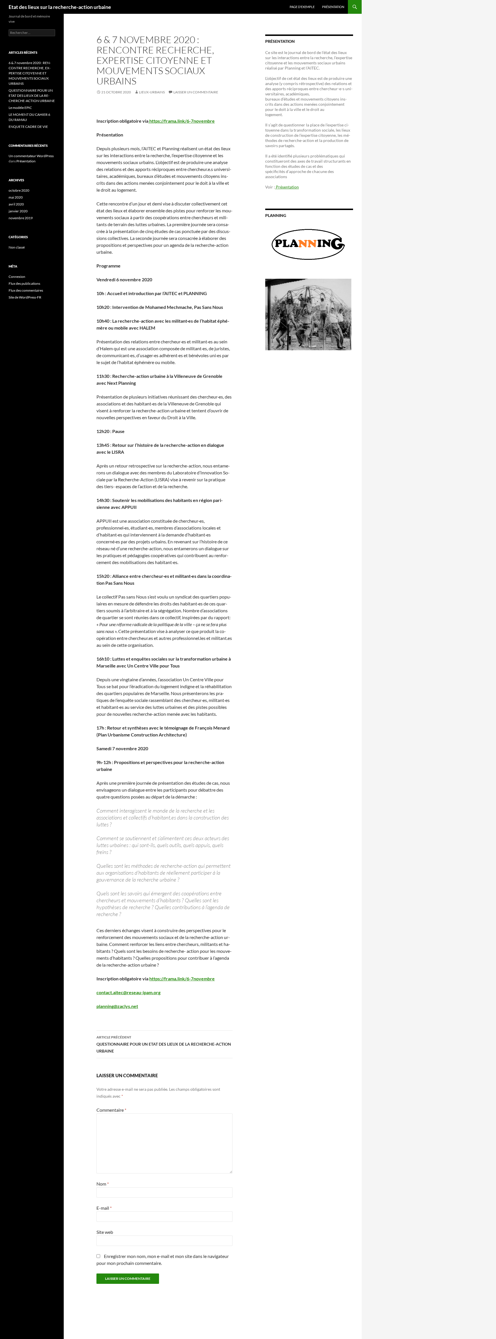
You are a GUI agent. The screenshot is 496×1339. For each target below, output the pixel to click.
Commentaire (111, 1110)
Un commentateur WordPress (31, 156)
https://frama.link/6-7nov (175, 978)
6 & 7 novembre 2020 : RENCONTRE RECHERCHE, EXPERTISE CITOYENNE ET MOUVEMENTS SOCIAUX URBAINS (30, 73)
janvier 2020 (18, 211)
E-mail (104, 1208)
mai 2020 (16, 197)
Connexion (17, 276)
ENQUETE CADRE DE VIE (28, 126)
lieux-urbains (152, 92)
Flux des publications (24, 283)
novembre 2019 (21, 218)
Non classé (17, 247)
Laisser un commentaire (195, 92)
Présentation (287, 186)
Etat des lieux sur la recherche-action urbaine (60, 7)
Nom (102, 1183)
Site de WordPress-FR (25, 297)
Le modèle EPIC (20, 107)
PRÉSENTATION (333, 7)
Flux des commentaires (26, 290)
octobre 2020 (19, 190)
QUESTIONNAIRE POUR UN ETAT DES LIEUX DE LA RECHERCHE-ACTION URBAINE (163, 1044)
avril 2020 (16, 204)
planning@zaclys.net (117, 1006)
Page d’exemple (302, 7)
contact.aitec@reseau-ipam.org (128, 992)
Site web (104, 1232)
